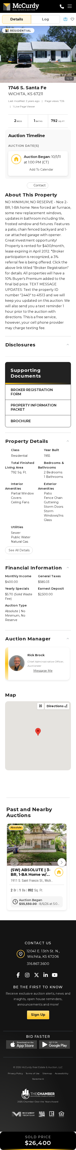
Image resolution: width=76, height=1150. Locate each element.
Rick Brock (36, 655)
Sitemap (47, 1073)
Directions (55, 706)
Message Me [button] (43, 671)
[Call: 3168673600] (61, 6)
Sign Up (38, 1015)
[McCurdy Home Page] (21, 6)
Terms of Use (32, 1073)
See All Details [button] (19, 550)
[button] (65, 19)
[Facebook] (18, 975)
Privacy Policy (15, 1073)
